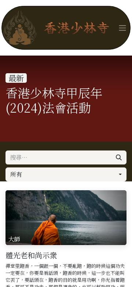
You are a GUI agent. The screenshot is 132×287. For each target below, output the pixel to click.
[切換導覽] (122, 28)
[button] (66, 174)
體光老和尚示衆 (31, 255)
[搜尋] (118, 157)
